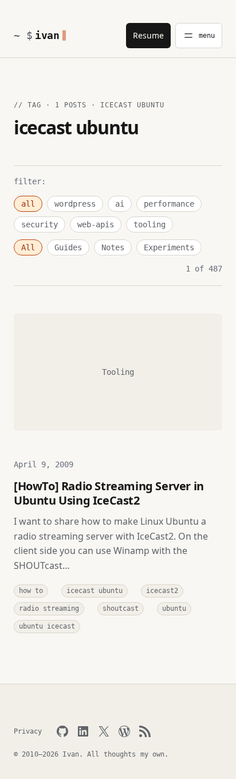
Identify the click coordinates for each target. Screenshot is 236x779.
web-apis (95, 224)
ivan (47, 35)
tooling (149, 224)
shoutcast (121, 608)
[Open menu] (198, 35)
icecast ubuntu (94, 591)
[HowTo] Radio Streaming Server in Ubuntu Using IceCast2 (109, 493)
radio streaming (49, 608)
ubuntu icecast (47, 626)
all (28, 203)
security (39, 224)
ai (119, 203)
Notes (112, 247)
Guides (68, 247)
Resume (148, 35)
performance (169, 203)
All (28, 247)
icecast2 (162, 591)
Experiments (169, 247)
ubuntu (174, 608)
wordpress (75, 203)
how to (31, 591)
